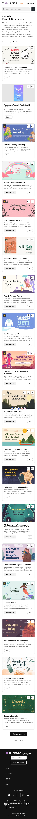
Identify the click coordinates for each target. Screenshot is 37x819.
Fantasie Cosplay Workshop (14, 145)
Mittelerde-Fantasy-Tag (13, 411)
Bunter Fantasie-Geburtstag (14, 182)
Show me (28, 803)
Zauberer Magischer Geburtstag (16, 640)
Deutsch (11, 807)
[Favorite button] (28, 48)
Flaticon (18, 816)
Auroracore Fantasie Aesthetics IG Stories (17, 106)
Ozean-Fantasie (10, 602)
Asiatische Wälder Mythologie (15, 258)
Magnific (10, 816)
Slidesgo (26, 816)
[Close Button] (33, 803)
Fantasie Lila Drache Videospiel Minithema (16, 372)
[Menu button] (3, 3)
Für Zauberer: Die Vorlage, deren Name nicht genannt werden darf (16, 526)
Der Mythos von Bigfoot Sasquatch (17, 565)
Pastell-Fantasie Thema (13, 296)
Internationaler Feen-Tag (13, 220)
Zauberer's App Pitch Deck (14, 678)
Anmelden (30, 3)
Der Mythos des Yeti (11, 334)
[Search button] (4, 9)
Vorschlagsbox (18, 763)
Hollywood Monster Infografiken (16, 487)
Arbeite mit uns (17, 758)
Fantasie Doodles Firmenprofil (15, 67)
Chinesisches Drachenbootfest (16, 449)
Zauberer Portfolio (11, 716)
